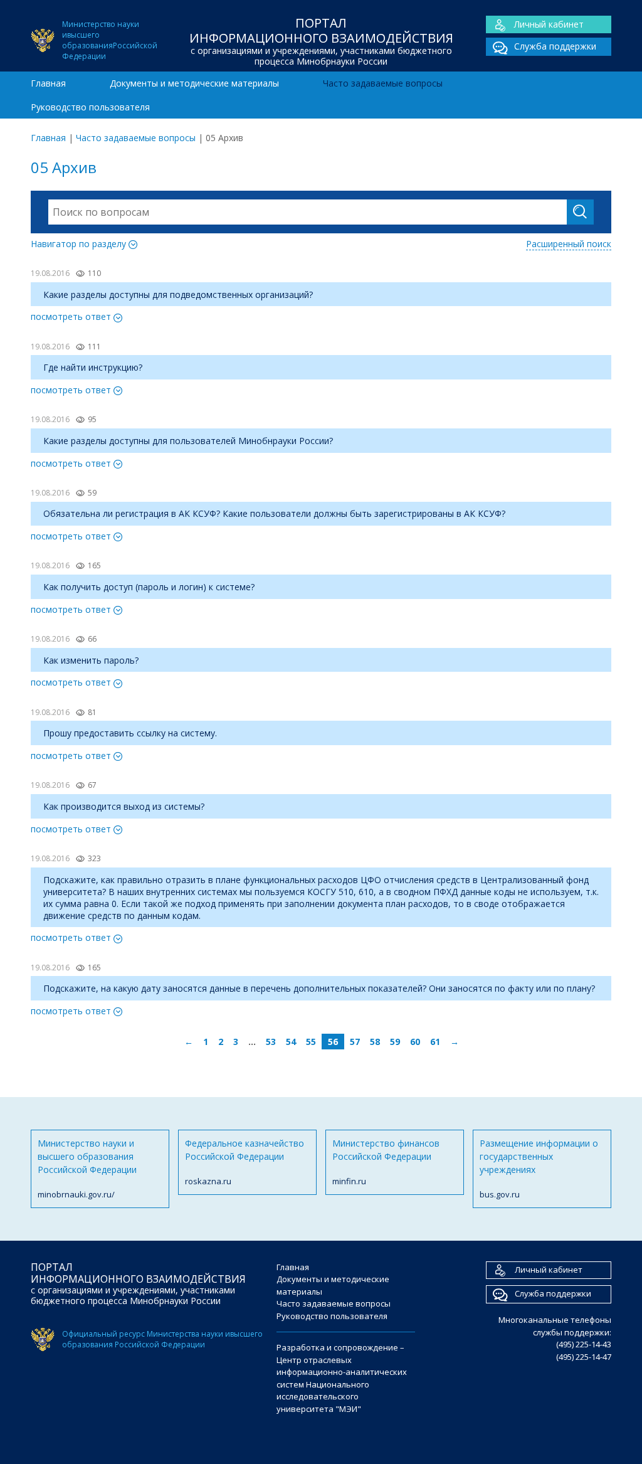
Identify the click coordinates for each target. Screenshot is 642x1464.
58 (375, 1042)
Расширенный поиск (568, 244)
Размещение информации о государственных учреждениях (539, 1168)
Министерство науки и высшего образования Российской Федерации (87, 1168)
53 (271, 1042)
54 (291, 1042)
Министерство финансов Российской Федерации (385, 1162)
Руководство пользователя (90, 107)
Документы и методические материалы (194, 83)
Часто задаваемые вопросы (383, 83)
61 (435, 1042)
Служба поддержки (555, 46)
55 (311, 1042)
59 (395, 1042)
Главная (48, 83)
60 (415, 1042)
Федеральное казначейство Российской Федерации (244, 1162)
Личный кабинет (549, 24)
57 (355, 1042)
